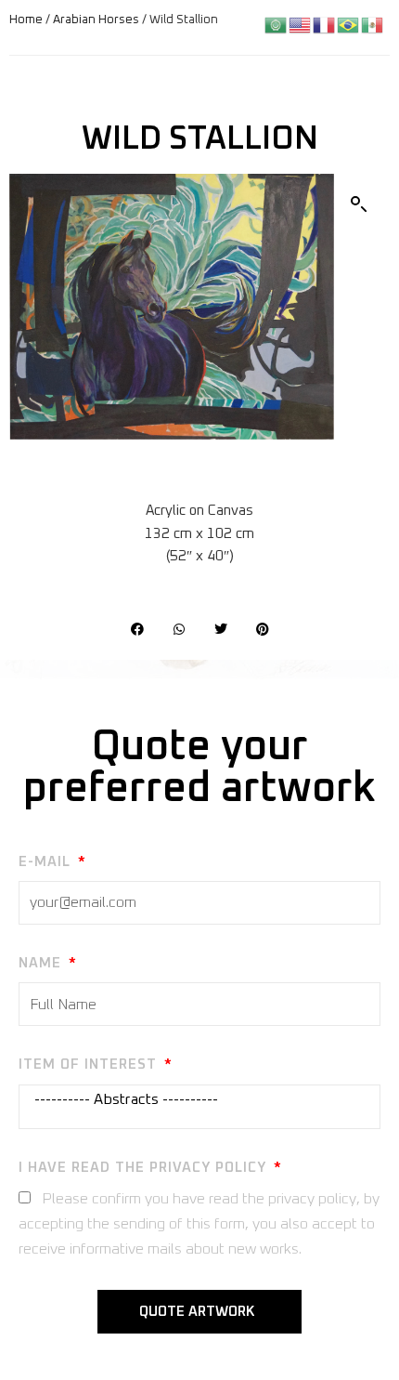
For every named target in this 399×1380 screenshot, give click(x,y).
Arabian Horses (96, 20)
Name (42, 963)
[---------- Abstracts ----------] (196, 1100)
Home (26, 20)
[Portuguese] (349, 25)
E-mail (47, 862)
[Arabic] (276, 25)
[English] (301, 25)
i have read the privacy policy (145, 1168)
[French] (325, 25)
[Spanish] (373, 25)
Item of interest (90, 1064)
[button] (359, 204)
